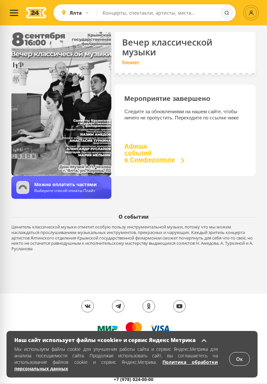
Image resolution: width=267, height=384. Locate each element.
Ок (239, 359)
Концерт (130, 62)
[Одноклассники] (149, 306)
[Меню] (14, 13)
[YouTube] (179, 306)
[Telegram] (118, 306)
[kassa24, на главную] (36, 12)
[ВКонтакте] (87, 306)
